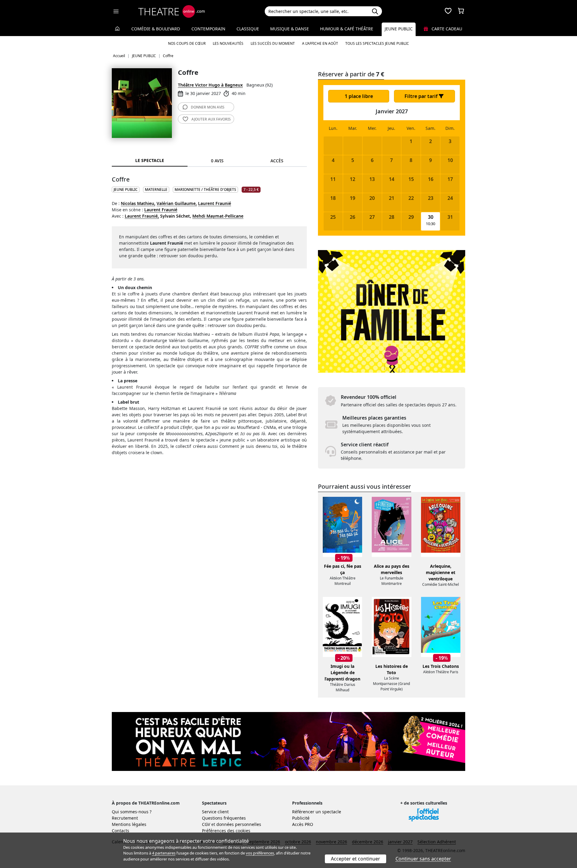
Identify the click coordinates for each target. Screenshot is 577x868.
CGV (206, 824)
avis (207, 107)
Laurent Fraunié (214, 203)
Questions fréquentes (224, 818)
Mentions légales (129, 824)
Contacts (120, 830)
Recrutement (125, 818)
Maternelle (156, 189)
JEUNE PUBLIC (126, 189)
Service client (215, 812)
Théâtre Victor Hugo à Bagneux (210, 85)
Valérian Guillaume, (177, 203)
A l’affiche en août (320, 43)
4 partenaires (164, 853)
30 (430, 217)
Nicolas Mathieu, (138, 203)
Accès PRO (302, 824)
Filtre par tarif (422, 96)
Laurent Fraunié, (142, 216)
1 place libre (359, 96)
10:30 (430, 223)
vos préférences (260, 853)
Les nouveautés (228, 43)
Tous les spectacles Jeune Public (377, 43)
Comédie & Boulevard (155, 29)
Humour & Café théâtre (346, 29)
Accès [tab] (276, 161)
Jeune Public (399, 29)
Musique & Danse (289, 29)
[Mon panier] (461, 11)
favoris (211, 119)
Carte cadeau (446, 29)
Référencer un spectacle (316, 812)
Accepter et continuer (355, 858)
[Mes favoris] (448, 11)
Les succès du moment (273, 43)
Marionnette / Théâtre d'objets (205, 189)
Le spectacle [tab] (149, 160)
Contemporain (208, 29)
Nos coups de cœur (187, 43)
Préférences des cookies (226, 830)
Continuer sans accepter (423, 858)
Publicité (301, 818)
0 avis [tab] (217, 161)
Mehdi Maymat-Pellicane (217, 216)
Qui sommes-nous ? (131, 812)
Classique (248, 29)
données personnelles (238, 824)
